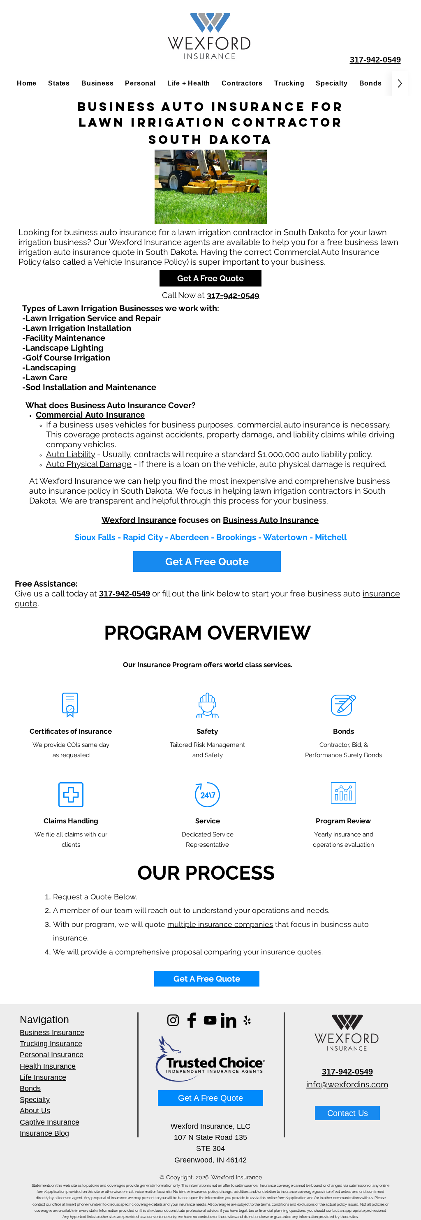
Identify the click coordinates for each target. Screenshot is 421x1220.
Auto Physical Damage (89, 464)
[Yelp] (247, 1020)
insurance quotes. (292, 951)
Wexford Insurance (139, 520)
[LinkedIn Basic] (228, 1020)
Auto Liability (70, 454)
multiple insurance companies (220, 924)
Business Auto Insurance (271, 520)
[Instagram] (173, 1020)
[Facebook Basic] (191, 1020)
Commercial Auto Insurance (90, 414)
